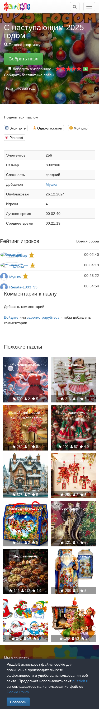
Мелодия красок (25, 364)
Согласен (18, 702)
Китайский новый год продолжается (25, 414)
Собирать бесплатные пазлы (29, 75)
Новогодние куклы (73, 412)
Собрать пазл (23, 58)
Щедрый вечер (25, 556)
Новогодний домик (25, 460)
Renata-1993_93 (23, 287)
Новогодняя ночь (73, 508)
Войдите (11, 317)
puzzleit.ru (80, 681)
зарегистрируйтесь (43, 317)
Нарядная (73, 364)
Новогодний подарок (25, 508)
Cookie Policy (18, 692)
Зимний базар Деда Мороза (73, 558)
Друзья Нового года (25, 604)
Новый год (26, 88)
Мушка (51, 184)
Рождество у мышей (73, 604)
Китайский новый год (73, 462)
